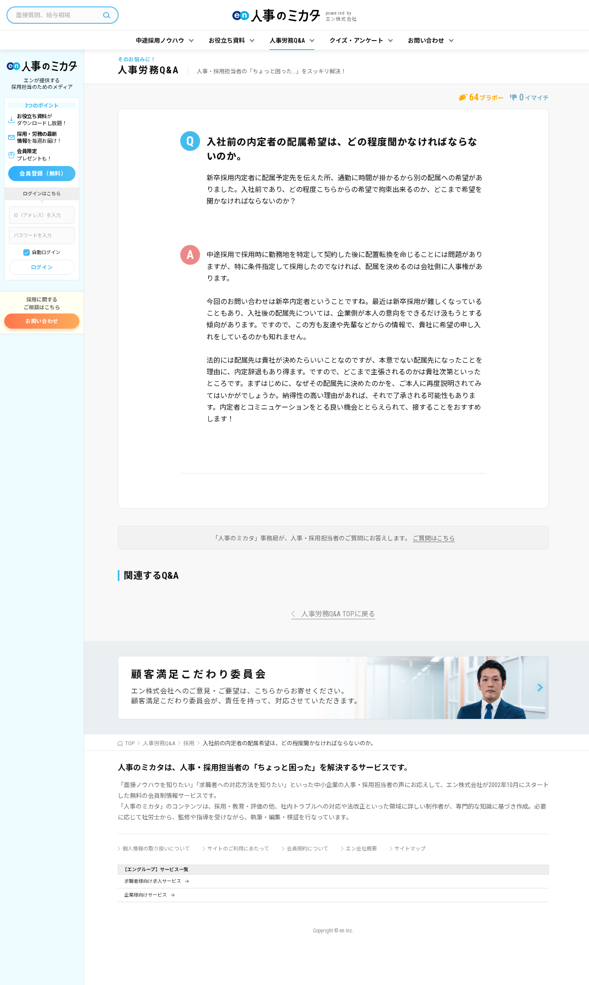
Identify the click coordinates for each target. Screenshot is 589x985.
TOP (130, 743)
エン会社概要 (361, 849)
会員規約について (307, 849)
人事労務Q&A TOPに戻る (338, 614)
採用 (188, 743)
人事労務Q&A (159, 743)
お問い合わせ (41, 321)
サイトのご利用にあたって (238, 849)
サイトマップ (410, 849)
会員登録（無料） (42, 173)
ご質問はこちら (434, 538)
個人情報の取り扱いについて (156, 849)
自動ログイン (46, 252)
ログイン (42, 267)
